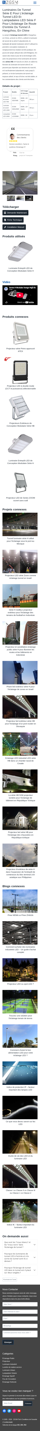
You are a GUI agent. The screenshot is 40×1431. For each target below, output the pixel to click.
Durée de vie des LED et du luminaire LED (20, 1157)
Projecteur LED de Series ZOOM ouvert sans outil (20, 499)
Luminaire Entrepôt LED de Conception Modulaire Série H (20, 269)
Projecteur (6, 1361)
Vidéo (6, 282)
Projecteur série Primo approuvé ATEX (20, 350)
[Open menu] (35, 2)
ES (18, 1425)
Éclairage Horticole (9, 1382)
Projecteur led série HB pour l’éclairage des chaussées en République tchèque (20, 835)
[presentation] (20, 253)
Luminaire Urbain (8, 1370)
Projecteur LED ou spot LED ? (20, 984)
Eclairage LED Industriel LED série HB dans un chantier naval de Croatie (20, 761)
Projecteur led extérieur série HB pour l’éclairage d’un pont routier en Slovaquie (20, 723)
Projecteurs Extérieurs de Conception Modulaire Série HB (20, 424)
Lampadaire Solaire (9, 1373)
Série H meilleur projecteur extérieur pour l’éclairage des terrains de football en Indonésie (20, 612)
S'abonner (28, 1403)
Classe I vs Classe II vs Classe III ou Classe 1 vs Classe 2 (20, 1191)
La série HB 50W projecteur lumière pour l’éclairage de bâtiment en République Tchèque (20, 798)
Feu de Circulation (9, 1379)
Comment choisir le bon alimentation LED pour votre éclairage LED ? (20, 1052)
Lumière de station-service (12, 1367)
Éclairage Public (8, 1358)
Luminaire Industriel (9, 1364)
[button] (11, 198)
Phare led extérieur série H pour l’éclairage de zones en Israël (21, 688)
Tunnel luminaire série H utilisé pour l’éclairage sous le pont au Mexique (20, 541)
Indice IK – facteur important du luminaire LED (20, 1226)
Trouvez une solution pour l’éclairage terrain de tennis (20, 1017)
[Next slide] (36, 182)
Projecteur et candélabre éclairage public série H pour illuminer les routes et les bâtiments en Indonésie (20, 651)
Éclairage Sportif (8, 1376)
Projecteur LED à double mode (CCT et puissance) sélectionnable (20, 387)
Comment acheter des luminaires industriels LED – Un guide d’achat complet (20, 949)
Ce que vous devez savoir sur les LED (20, 1122)
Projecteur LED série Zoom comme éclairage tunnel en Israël (20, 576)
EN (22, 1425)
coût (32, 62)
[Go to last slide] (4, 182)
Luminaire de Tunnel (9, 1279)
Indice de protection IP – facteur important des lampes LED (20, 1088)
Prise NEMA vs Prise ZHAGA (20, 915)
